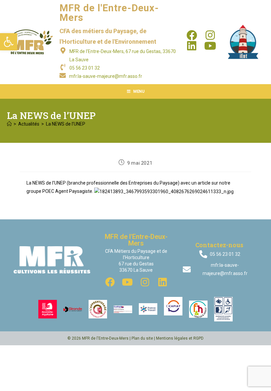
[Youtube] (210, 45)
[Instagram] (210, 35)
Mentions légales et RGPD (180, 338)
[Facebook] (191, 35)
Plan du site (142, 338)
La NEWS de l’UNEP (65, 124)
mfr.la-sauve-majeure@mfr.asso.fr (105, 76)
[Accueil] (9, 124)
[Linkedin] (191, 45)
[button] (8, 41)
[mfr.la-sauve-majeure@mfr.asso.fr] (62, 75)
